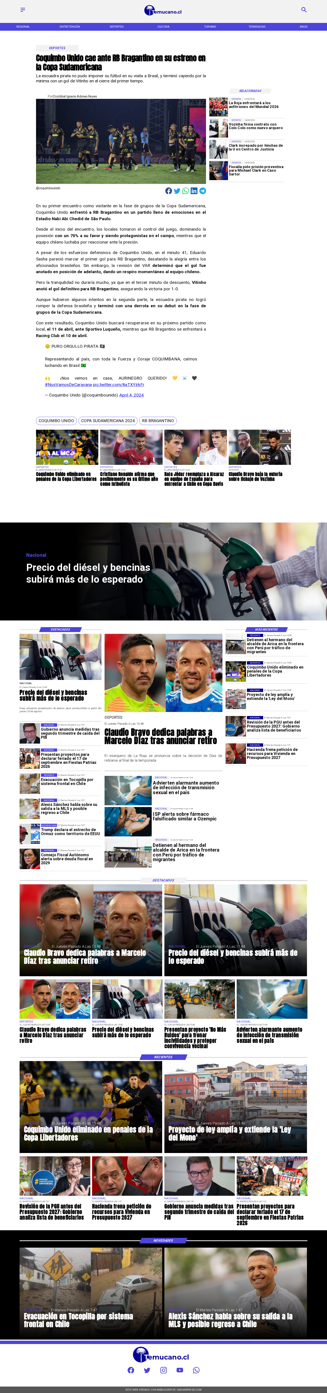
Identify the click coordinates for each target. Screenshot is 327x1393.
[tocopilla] (30, 783)
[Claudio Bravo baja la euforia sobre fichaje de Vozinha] (260, 464)
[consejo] (30, 859)
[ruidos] (199, 1018)
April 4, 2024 (131, 395)
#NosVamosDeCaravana (68, 384)
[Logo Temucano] (163, 15)
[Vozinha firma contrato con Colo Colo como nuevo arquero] (218, 128)
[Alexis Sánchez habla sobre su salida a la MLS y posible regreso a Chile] (30, 809)
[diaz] (163, 711)
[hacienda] (236, 753)
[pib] (30, 733)
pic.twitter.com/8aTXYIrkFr (118, 384)
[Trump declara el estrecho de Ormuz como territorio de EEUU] (30, 834)
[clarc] (218, 170)
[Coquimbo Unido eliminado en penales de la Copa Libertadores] (67, 464)
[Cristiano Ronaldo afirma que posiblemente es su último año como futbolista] (131, 464)
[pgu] (236, 726)
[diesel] (60, 679)
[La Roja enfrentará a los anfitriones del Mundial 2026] (218, 107)
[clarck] (218, 149)
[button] (56, 421)
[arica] (236, 644)
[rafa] (195, 464)
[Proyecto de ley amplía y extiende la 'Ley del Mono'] (236, 699)
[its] (272, 1018)
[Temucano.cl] (23, 12)
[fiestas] (30, 758)
